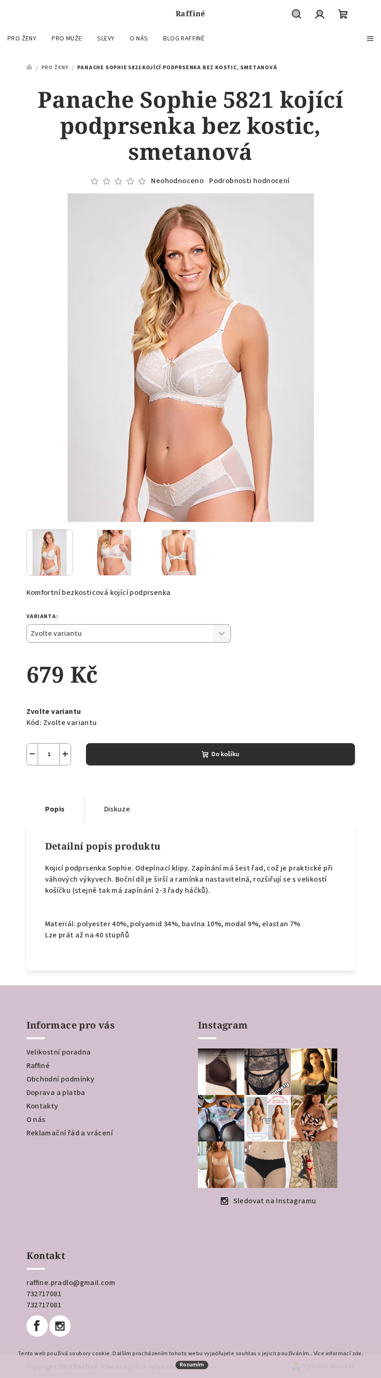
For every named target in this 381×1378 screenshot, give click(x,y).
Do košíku (225, 754)
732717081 (44, 1294)
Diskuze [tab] (117, 809)
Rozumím (192, 1365)
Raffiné (38, 1066)
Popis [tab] (55, 809)
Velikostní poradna (58, 1052)
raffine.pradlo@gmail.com (71, 1283)
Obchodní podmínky (60, 1079)
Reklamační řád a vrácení (69, 1133)
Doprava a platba (55, 1093)
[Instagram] (60, 1326)
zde (357, 1354)
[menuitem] (22, 38)
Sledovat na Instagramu (274, 1201)
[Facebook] (37, 1326)
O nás (36, 1119)
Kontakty (42, 1106)
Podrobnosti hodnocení (249, 181)
